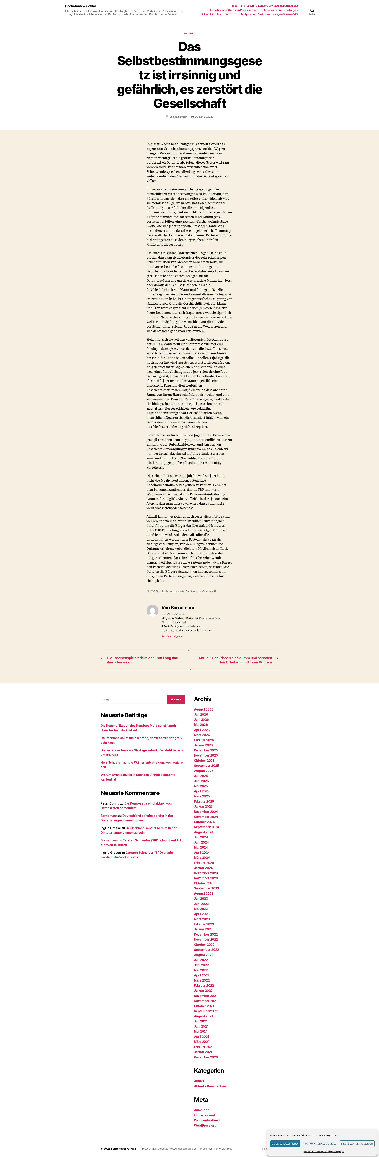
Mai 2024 (201, 847)
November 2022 (206, 939)
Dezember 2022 (206, 934)
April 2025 (201, 791)
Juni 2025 (201, 781)
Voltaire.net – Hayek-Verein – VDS (278, 14)
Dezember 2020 (206, 1057)
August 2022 (203, 955)
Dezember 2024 (206, 812)
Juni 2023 (201, 904)
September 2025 (206, 765)
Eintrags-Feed (204, 1115)
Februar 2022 (204, 985)
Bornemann (180, 116)
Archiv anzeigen (172, 636)
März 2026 (202, 735)
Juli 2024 (201, 837)
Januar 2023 (203, 929)
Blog (234, 5)
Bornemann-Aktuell (80, 6)
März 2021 (201, 1042)
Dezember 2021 (205, 996)
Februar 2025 (204, 801)
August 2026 (203, 709)
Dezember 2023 (206, 873)
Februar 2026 (204, 740)
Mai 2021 (200, 1031)
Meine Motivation (211, 14)
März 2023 (202, 919)
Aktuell (189, 33)
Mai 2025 (201, 786)
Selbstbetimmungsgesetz (170, 591)
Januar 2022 (203, 990)
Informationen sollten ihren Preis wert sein (233, 10)
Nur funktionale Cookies (320, 1143)
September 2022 (206, 950)
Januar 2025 (203, 806)
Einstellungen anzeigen (357, 1143)
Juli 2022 (201, 960)
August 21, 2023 (204, 116)
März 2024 (202, 858)
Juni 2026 (201, 720)
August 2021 (203, 1016)
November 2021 (206, 1001)
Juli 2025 (201, 776)
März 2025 (202, 796)
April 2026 (202, 730)
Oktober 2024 (204, 822)
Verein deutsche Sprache (240, 14)
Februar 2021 (204, 1047)
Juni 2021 (201, 1026)
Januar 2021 (203, 1052)
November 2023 (206, 878)
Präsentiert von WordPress (216, 1148)
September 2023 (206, 888)
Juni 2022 (201, 965)
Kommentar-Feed (207, 1120)
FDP (153, 591)
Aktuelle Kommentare (210, 1086)
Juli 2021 (201, 1021)
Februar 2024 (204, 863)
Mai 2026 (201, 725)
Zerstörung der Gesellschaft (200, 591)
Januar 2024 (203, 868)
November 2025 (206, 755)
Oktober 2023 (204, 883)
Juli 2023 (201, 898)
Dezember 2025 (206, 750)
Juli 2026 (201, 714)
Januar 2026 (203, 745)
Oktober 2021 (204, 1006)
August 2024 (203, 832)
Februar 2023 (204, 924)
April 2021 (201, 1037)
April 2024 (202, 852)
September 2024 (206, 827)
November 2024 (206, 817)
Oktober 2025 (204, 760)
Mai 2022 (201, 970)
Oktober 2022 (204, 945)
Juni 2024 (201, 842)
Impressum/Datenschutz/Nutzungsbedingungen (324, 1151)
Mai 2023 (201, 909)
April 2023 (201, 914)
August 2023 (203, 893)
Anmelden (201, 1110)
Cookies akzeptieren (285, 1143)
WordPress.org (205, 1125)
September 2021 (206, 1011)
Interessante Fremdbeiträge (279, 10)
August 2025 (203, 771)
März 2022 (202, 980)
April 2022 (201, 975)
